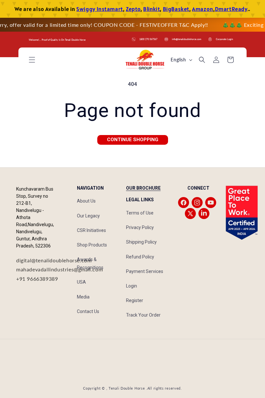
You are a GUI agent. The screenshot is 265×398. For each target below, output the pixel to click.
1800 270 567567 (148, 39)
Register (134, 300)
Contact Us (88, 311)
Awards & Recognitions (90, 263)
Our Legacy (88, 215)
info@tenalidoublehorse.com (186, 39)
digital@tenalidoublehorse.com (53, 260)
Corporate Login (224, 39)
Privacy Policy (140, 227)
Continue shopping (132, 139)
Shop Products (92, 244)
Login (131, 285)
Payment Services (144, 271)
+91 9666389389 (37, 279)
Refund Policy (140, 256)
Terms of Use (140, 212)
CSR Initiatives (91, 230)
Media (83, 296)
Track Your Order (143, 315)
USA (81, 282)
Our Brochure (143, 188)
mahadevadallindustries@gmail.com (59, 269)
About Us (86, 201)
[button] (32, 60)
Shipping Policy (141, 242)
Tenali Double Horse (127, 388)
